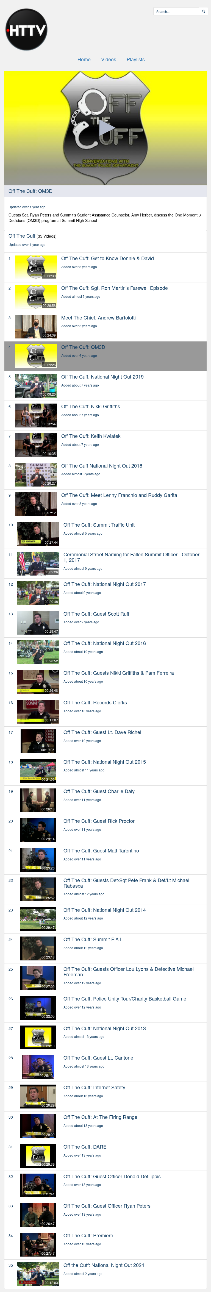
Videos (108, 59)
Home (84, 59)
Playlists (136, 59)
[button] (105, 128)
